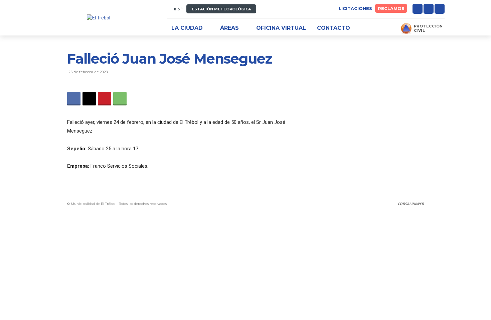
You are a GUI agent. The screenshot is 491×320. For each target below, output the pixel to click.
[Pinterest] (104, 98)
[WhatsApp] (120, 98)
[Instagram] (429, 9)
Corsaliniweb (411, 204)
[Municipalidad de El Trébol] (98, 17)
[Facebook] (418, 9)
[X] (440, 9)
